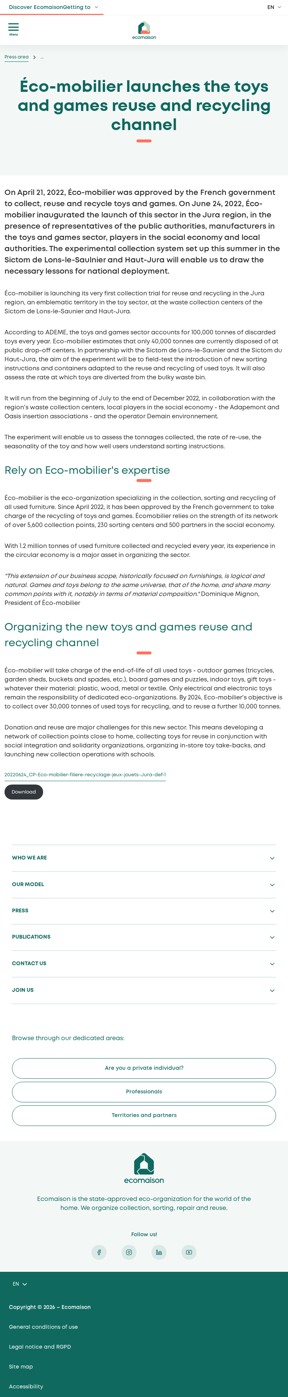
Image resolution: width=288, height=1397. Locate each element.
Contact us (29, 963)
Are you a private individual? (144, 1068)
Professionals (144, 1092)
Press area (16, 57)
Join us (23, 990)
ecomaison (144, 30)
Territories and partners (144, 1115)
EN (270, 7)
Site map (21, 1367)
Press (20, 911)
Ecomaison (144, 1168)
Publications (31, 937)
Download (24, 792)
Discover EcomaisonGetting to (49, 7)
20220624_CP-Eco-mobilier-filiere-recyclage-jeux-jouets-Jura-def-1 (85, 775)
